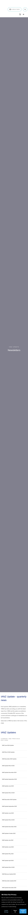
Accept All (23, 911)
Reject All (15, 911)
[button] (23, 14)
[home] (5, 4)
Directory (15, 9)
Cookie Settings (6, 911)
